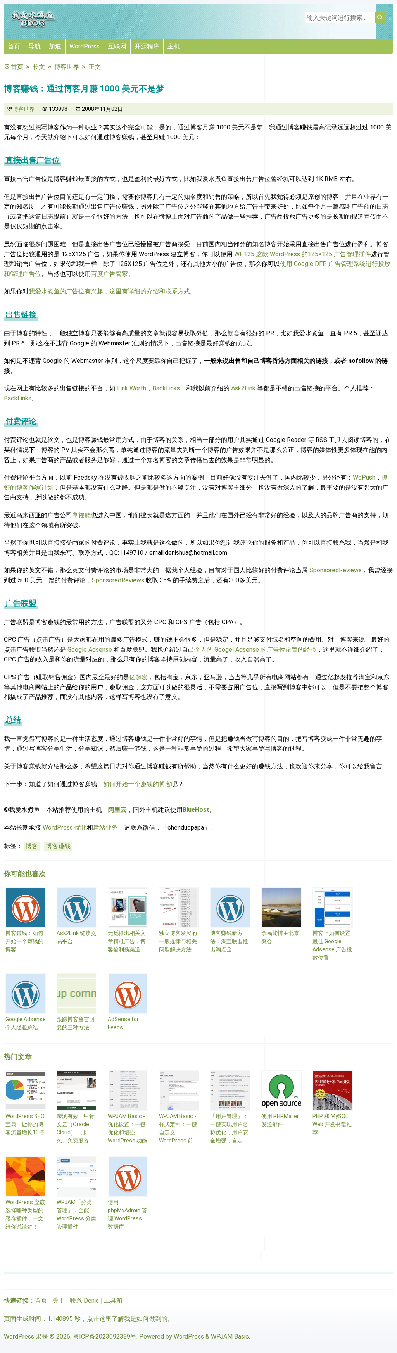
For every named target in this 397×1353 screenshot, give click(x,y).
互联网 (117, 46)
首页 (14, 46)
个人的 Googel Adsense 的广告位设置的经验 (255, 649)
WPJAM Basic (230, 1336)
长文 (39, 67)
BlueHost (196, 809)
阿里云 (117, 809)
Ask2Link (243, 388)
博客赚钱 (58, 846)
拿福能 (81, 515)
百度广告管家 (109, 274)
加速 (55, 46)
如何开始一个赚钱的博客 (137, 784)
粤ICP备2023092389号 (104, 1336)
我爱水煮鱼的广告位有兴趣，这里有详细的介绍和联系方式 (109, 291)
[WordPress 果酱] (33, 27)
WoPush (364, 477)
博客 (32, 846)
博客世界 (66, 67)
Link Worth (131, 388)
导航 (34, 46)
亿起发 (138, 677)
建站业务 (105, 827)
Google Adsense (89, 649)
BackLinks (166, 388)
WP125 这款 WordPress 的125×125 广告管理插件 (302, 254)
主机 (173, 46)
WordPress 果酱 (26, 1336)
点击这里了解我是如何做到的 (127, 1318)
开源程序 (147, 46)
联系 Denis (84, 1300)
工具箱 (113, 1300)
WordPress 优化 (65, 827)
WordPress (84, 46)
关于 (58, 1300)
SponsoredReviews (335, 570)
